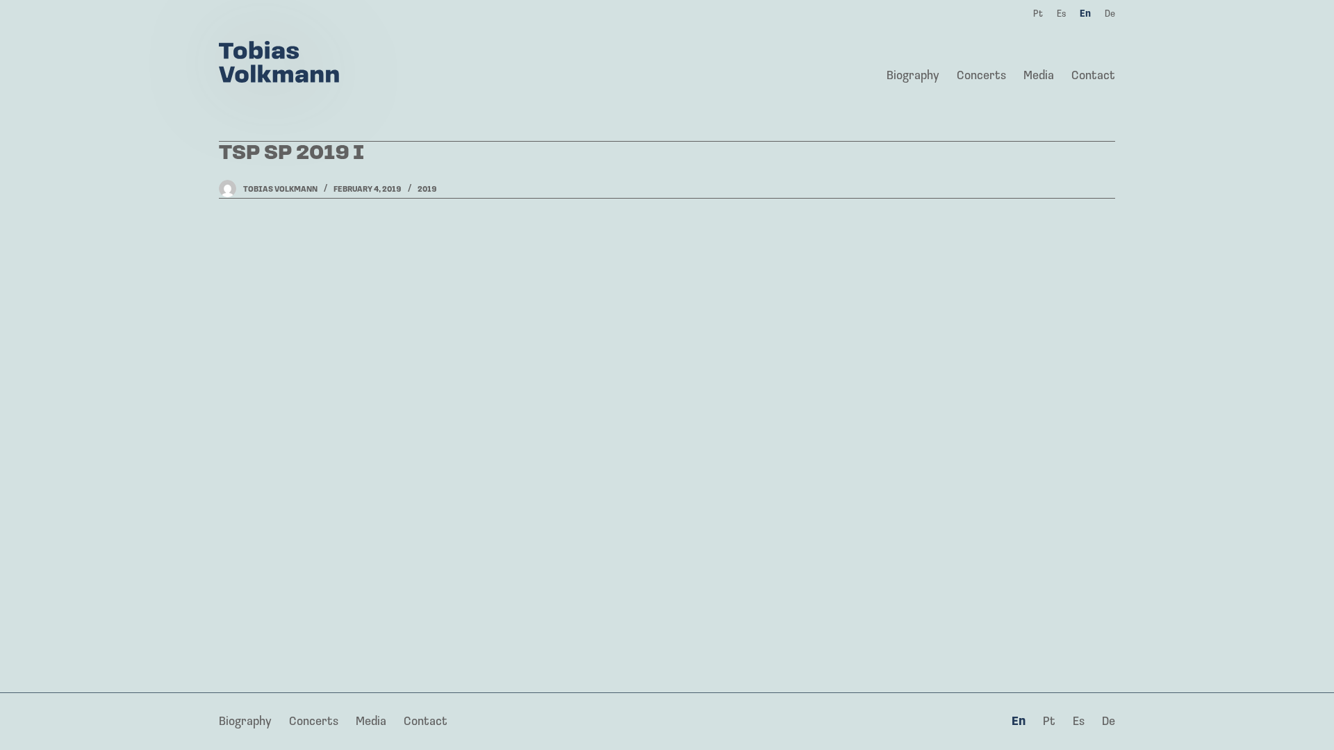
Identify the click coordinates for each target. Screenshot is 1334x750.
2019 (427, 189)
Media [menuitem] (1038, 76)
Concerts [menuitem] (981, 76)
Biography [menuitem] (913, 76)
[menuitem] (1019, 723)
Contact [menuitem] (1093, 76)
